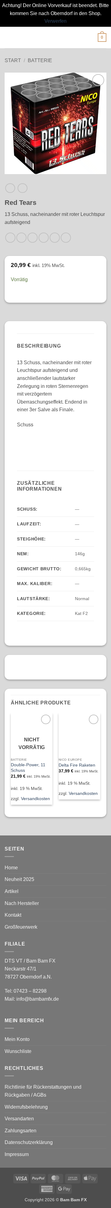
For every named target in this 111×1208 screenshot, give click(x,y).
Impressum (17, 1154)
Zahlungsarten (20, 1130)
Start (13, 60)
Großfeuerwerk (21, 927)
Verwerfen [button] (55, 21)
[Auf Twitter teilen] (32, 238)
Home (11, 867)
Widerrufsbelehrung (26, 1107)
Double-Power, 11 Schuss (28, 768)
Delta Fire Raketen (77, 765)
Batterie (40, 60)
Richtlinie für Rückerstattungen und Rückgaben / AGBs (43, 1091)
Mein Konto (17, 1039)
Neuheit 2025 (19, 879)
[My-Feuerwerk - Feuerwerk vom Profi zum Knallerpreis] (55, 37)
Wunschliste (18, 1051)
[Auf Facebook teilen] (21, 238)
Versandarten (19, 1118)
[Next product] (10, 188)
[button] (8, 37)
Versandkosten (35, 798)
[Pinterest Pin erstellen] (55, 238)
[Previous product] (22, 188)
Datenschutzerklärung (29, 1142)
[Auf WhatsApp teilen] (10, 238)
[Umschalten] (102, 891)
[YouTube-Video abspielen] (55, 442)
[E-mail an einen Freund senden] (44, 238)
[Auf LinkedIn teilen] (66, 238)
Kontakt (13, 915)
